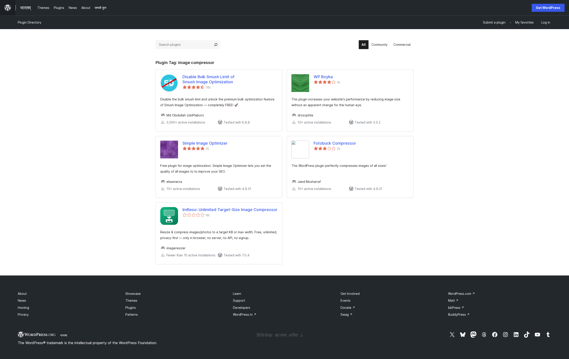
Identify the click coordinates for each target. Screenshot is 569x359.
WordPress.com (461, 293)
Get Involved (350, 293)
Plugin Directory (29, 22)
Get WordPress (548, 8)
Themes (131, 300)
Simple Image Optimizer (205, 143)
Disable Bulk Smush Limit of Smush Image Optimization (208, 79)
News (22, 300)
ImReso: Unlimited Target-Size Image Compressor (229, 209)
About (22, 293)
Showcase (133, 293)
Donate (348, 307)
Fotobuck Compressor (335, 143)
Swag (347, 314)
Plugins (130, 307)
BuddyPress (459, 314)
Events (346, 300)
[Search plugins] (215, 44)
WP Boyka (323, 76)
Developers (241, 307)
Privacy (23, 314)
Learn (237, 293)
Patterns (131, 314)
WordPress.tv (244, 314)
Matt (453, 300)
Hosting (23, 307)
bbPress (456, 307)
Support (239, 300)
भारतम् (63, 335)
